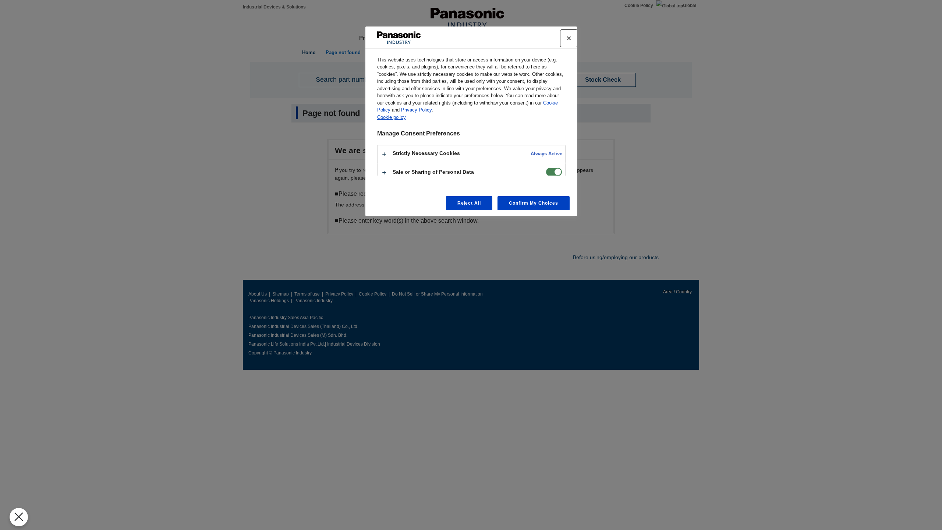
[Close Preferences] (19, 517)
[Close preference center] (569, 38)
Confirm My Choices (533, 203)
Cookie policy (391, 117)
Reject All (469, 203)
